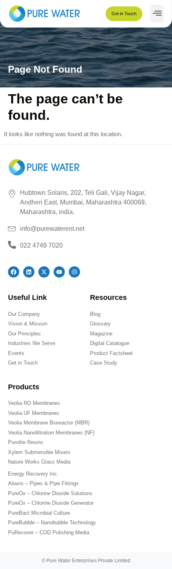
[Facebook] (13, 272)
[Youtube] (59, 272)
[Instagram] (74, 272)
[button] (157, 13)
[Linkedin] (28, 272)
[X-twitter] (44, 272)
